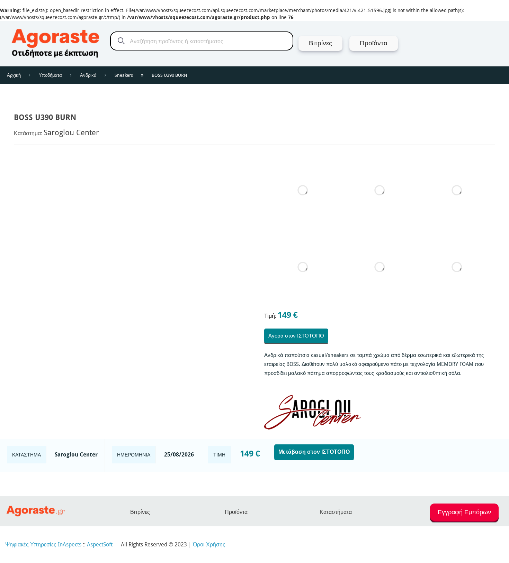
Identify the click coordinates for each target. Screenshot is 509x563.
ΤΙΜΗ (219, 455)
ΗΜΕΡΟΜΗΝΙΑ (133, 455)
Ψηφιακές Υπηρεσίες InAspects (43, 544)
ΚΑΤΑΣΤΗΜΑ (26, 455)
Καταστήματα (336, 512)
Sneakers (124, 75)
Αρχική (14, 75)
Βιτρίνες (140, 512)
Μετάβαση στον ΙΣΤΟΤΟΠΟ (314, 452)
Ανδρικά (88, 75)
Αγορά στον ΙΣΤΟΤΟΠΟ (296, 336)
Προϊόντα (236, 512)
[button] (464, 515)
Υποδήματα (50, 75)
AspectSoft (100, 544)
